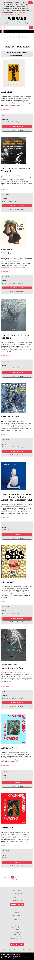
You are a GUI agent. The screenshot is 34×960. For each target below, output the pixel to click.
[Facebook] (15, 925)
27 (13, 879)
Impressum (4, 956)
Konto (17, 897)
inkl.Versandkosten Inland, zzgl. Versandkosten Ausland (20, 951)
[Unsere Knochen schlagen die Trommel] (17, 150)
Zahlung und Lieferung (7, 958)
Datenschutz (16, 956)
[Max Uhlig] (17, 73)
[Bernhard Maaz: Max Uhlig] (17, 231)
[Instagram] (18, 925)
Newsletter (28, 958)
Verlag (17, 912)
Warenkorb (23, 23)
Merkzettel (17, 901)
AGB (10, 956)
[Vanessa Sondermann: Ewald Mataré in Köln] (17, 645)
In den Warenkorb (17, 126)
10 (16, 55)
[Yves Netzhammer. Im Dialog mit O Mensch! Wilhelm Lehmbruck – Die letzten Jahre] (17, 476)
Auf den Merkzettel (18, 130)
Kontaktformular (18, 945)
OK (30, 3)
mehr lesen (5, 110)
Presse (17, 919)
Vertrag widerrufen (17, 904)
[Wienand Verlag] (17, 18)
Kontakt (17, 890)
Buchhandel (17, 916)
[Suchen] (31, 27)
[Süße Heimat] (17, 561)
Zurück (5, 877)
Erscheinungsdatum (16, 52)
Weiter (17, 879)
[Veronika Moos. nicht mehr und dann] (17, 315)
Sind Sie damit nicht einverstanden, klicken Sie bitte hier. (13, 14)
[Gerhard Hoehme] (17, 398)
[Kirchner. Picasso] (17, 729)
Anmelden (10, 23)
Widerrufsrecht (19, 958)
